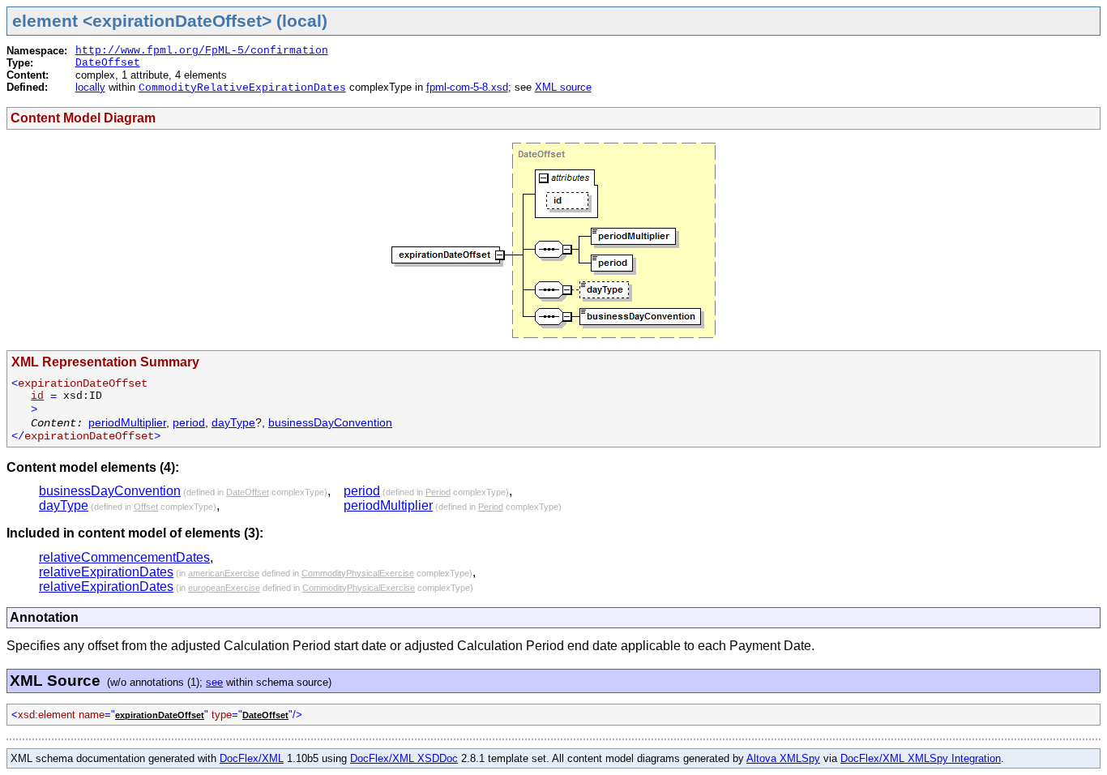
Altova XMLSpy (783, 758)
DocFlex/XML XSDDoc (404, 758)
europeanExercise (224, 588)
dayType (233, 422)
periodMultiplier (127, 422)
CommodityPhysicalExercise (357, 573)
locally (90, 87)
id (37, 396)
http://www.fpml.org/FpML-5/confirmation (201, 51)
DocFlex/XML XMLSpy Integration (920, 758)
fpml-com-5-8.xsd (467, 87)
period (189, 422)
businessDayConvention (330, 422)
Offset (146, 507)
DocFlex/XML (252, 758)
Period (438, 492)
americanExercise (223, 573)
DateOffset (107, 63)
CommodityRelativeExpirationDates (242, 88)
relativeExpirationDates (106, 572)
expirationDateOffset (159, 715)
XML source (563, 87)
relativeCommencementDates (124, 557)
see (214, 682)
